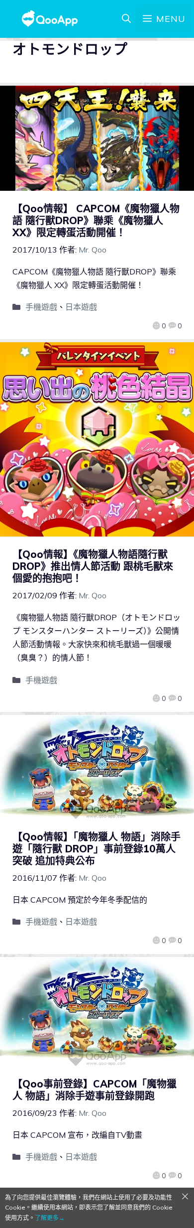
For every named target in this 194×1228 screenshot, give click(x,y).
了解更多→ (50, 1218)
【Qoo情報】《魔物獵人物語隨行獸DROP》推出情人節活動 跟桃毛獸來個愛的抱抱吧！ (92, 566)
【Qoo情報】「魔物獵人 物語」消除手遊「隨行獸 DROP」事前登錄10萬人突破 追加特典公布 (96, 848)
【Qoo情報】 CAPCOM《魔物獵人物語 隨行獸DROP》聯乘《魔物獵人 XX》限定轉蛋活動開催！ (96, 220)
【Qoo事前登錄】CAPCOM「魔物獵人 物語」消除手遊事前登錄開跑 (94, 1090)
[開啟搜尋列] (126, 19)
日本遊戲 (81, 307)
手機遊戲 (41, 307)
